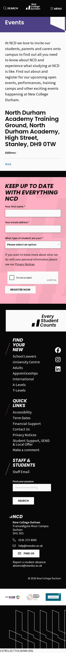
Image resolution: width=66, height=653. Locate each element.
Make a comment (26, 449)
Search (12, 8)
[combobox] (32, 487)
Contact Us (21, 429)
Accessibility (22, 412)
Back (8, 164)
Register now (20, 290)
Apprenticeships (25, 373)
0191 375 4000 (27, 540)
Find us (28, 553)
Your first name (15, 206)
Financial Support (27, 423)
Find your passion (23, 481)
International (23, 379)
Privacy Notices (25, 264)
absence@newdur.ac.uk (27, 565)
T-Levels (19, 390)
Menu (57, 8)
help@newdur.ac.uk (30, 546)
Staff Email (21, 471)
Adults (18, 367)
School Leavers (24, 356)
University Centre (26, 362)
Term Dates (21, 417)
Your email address (17, 222)
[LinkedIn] (58, 369)
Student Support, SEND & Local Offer (31, 442)
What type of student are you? (24, 238)
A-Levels (19, 384)
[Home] (33, 8)
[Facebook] (58, 350)
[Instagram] (58, 359)
